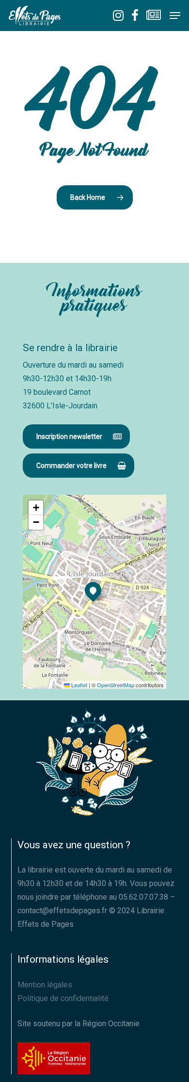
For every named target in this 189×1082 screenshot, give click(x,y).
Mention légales (44, 984)
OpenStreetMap (115, 685)
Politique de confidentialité (63, 998)
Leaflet (78, 685)
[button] (175, 15)
